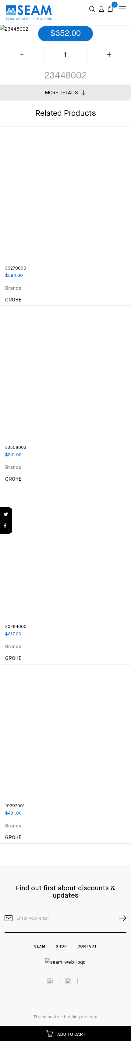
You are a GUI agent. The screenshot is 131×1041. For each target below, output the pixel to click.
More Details (61, 93)
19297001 (15, 806)
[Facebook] (6, 526)
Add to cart (71, 1034)
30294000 (16, 627)
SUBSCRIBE (120, 918)
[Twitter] (6, 514)
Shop (61, 946)
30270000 (15, 268)
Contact (87, 946)
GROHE (13, 300)
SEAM (39, 946)
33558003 (15, 447)
